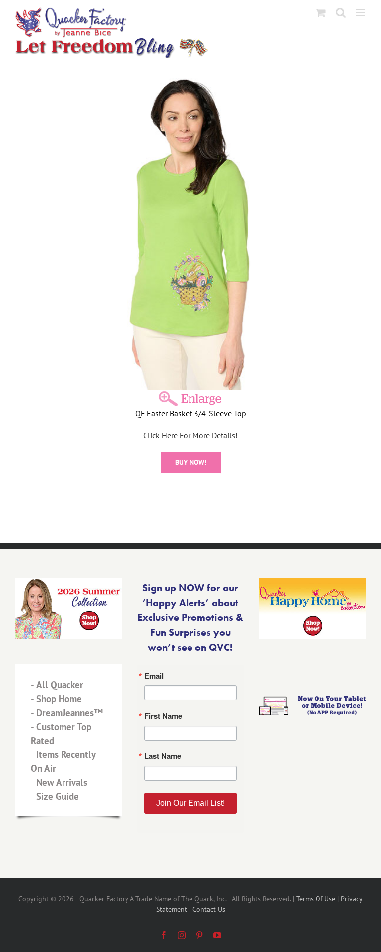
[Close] (335, 362)
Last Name (69, 517)
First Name (69, 469)
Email (59, 420)
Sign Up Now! (190, 574)
